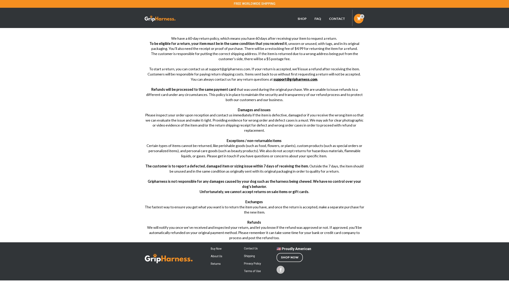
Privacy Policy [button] (252, 263)
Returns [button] (216, 263)
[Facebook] (281, 270)
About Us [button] (216, 256)
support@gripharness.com (295, 79)
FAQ (318, 18)
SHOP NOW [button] (289, 257)
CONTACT (337, 18)
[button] (168, 267)
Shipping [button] (249, 256)
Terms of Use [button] (252, 271)
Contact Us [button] (251, 248)
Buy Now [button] (216, 248)
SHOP (302, 18)
